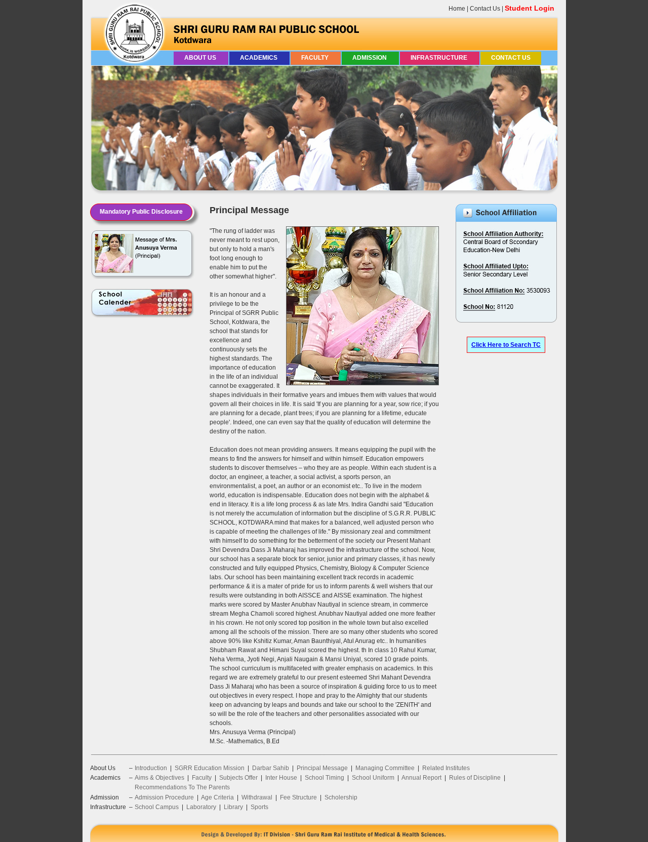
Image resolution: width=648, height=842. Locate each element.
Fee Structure (298, 797)
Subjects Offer (238, 777)
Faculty (315, 57)
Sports (259, 807)
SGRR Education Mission (210, 768)
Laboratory (201, 807)
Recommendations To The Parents (182, 787)
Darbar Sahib (270, 768)
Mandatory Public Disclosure (141, 211)
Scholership (341, 797)
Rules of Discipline (475, 777)
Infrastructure (440, 57)
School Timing (324, 777)
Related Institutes (446, 768)
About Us (201, 57)
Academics (259, 57)
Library (233, 807)
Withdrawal (256, 797)
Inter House (281, 777)
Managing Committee (385, 768)
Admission (370, 57)
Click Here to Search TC (506, 344)
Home (457, 8)
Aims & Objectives (159, 777)
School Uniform (373, 777)
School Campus (157, 807)
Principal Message (322, 768)
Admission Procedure (164, 797)
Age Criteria (217, 797)
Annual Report (421, 777)
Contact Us (485, 8)
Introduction (151, 768)
